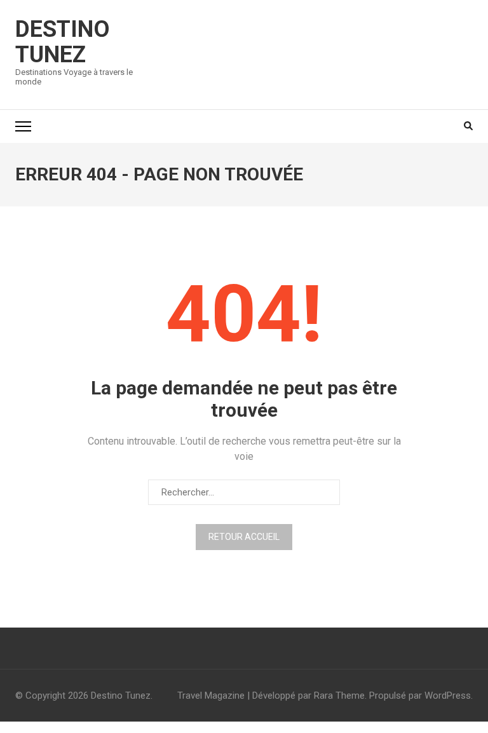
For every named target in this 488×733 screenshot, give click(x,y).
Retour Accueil (244, 537)
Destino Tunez (62, 42)
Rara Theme (339, 695)
